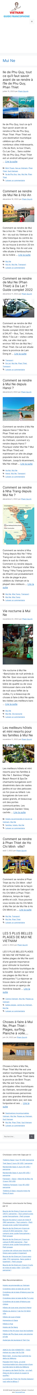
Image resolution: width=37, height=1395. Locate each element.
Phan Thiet (22, 363)
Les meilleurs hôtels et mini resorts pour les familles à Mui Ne (18, 731)
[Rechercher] (31, 1136)
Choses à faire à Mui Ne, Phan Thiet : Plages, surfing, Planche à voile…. (18, 1027)
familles (8, 825)
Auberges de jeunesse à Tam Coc (16, 1340)
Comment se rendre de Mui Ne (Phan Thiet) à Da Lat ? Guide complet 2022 (18, 284)
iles (19, 174)
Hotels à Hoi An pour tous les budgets (18, 1331)
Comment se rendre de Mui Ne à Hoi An (17, 193)
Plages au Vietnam (24, 1116)
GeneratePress (20, 1392)
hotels (15, 825)
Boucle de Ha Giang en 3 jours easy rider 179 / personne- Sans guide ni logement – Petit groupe (17, 1259)
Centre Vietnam (11, 999)
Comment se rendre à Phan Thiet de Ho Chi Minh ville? (17, 842)
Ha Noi (8, 470)
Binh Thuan (9, 168)
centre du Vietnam (24, 1005)
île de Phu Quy (11, 174)
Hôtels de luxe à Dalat (11, 1317)
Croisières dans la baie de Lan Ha (16, 1289)
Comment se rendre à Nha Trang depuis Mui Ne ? (17, 491)
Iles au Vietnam (21, 168)
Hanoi (7, 473)
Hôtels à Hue (8, 1324)
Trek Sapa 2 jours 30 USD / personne (17, 1163)
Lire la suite (11, 161)
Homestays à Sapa (10, 1320)
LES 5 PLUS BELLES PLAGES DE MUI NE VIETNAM (17, 937)
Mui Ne (24, 174)
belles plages (10, 1005)
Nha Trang (16, 594)
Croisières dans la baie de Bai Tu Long (18, 1298)
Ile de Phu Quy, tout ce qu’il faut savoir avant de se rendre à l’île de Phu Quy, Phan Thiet (18, 79)
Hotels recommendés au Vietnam (16, 1285)
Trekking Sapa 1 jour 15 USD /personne (18, 1160)
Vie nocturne (17, 714)
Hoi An (8, 265)
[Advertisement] (18, 40)
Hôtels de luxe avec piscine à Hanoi (17, 1308)
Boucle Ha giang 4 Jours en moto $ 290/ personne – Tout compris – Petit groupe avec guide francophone (17, 1222)
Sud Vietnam (13, 171)
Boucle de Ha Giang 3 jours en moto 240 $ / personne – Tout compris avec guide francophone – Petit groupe (18, 1213)
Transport (22, 265)
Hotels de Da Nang (10, 1327)
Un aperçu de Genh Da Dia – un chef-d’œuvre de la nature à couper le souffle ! (18, 1373)
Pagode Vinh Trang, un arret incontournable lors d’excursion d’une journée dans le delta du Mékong (18, 1364)
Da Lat (8, 363)
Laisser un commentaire (15, 180)
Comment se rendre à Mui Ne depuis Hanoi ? (17, 384)
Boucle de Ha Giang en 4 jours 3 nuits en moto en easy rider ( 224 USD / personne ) (18, 1267)
